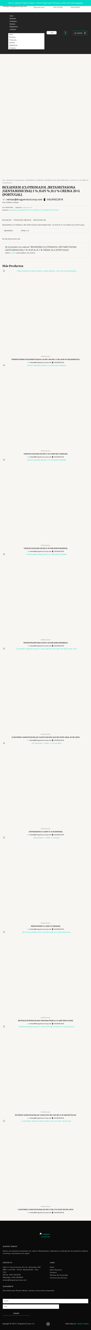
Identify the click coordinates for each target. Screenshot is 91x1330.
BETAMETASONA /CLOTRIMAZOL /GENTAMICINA (35, 210)
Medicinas (10, 180)
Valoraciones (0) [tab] (39, 220)
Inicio (11, 16)
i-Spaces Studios (83, 1323)
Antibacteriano (20, 180)
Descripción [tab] (7, 220)
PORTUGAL (55, 210)
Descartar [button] (79, 3)
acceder (13, 253)
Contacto (13, 29)
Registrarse (14, 26)
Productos (13, 21)
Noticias (12, 24)
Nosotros (13, 18)
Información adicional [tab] (22, 220)
